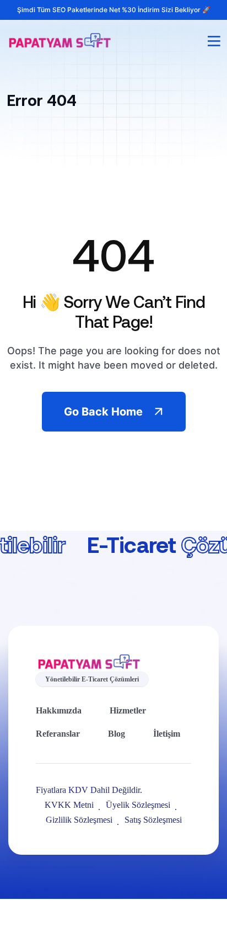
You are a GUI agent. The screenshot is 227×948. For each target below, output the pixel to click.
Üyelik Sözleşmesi (138, 804)
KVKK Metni (69, 804)
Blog (116, 733)
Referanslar (58, 733)
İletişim (166, 733)
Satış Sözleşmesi (153, 819)
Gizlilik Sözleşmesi (79, 819)
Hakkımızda (59, 710)
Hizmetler (128, 710)
